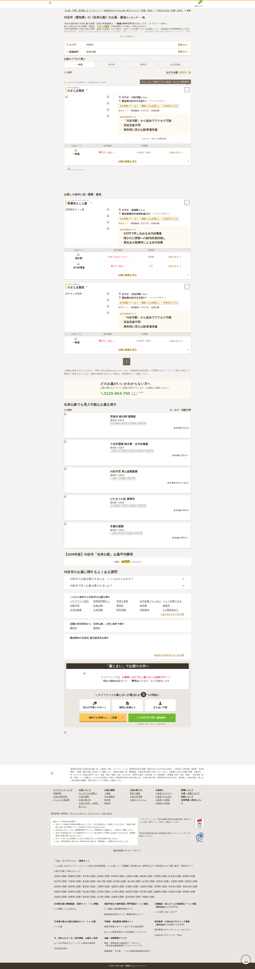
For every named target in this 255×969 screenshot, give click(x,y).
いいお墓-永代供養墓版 (94, 866)
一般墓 (80, 64)
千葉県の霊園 (74, 881)
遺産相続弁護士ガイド (114, 914)
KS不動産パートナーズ (135, 932)
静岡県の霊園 (74, 886)
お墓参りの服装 (162, 800)
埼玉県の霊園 (60, 881)
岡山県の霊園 (88, 892)
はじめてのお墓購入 (88, 793)
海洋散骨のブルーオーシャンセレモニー (173, 929)
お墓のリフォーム (138, 800)
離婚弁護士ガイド (135, 914)
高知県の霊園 (174, 892)
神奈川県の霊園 (104, 881)
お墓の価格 (84, 796)
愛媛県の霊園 (160, 892)
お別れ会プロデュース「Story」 (169, 935)
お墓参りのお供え (163, 796)
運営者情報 (55, 813)
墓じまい (83, 806)
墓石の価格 (135, 793)
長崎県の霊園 (74, 897)
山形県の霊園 (131, 876)
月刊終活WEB (60, 948)
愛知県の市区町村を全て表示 (167, 655)
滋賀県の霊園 (117, 886)
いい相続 (108, 909)
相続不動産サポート (113, 926)
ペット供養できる (172, 601)
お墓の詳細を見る (127, 161)
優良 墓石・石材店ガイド (181, 866)
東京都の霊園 (88, 881)
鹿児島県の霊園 (132, 897)
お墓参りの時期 (162, 803)
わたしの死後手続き (113, 932)
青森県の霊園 (74, 876)
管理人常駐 (122, 601)
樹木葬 (143, 605)
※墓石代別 (136, 562)
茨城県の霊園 (160, 876)
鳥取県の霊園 (60, 892)
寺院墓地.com (161, 866)
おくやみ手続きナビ (63, 943)
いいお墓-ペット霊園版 (118, 866)
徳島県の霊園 (131, 892)
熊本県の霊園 (88, 897)
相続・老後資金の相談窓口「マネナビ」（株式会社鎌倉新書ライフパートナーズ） (123, 944)
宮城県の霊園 (103, 876)
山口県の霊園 (117, 892)
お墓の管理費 (136, 796)
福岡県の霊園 (189, 892)
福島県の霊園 (146, 876)
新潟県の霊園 (119, 881)
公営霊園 (98, 610)
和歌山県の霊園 (190, 886)
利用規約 (64, 813)
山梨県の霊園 (176, 881)
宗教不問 (74, 605)
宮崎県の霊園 (117, 897)
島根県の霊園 (74, 892)
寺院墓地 (144, 610)
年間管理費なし (101, 601)
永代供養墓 (76, 610)
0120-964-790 (117, 393)
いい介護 (158, 912)
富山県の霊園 (134, 881)
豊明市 (96, 628)
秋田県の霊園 (117, 876)
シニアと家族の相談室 (85, 943)
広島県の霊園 (103, 892)
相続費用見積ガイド (123, 909)
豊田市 (73, 628)
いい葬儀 (58, 909)
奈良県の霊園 (174, 886)
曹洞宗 (120, 605)
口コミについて (94, 813)
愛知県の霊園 (88, 886)
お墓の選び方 (85, 800)
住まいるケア (171, 912)
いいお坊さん (70, 909)
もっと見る (126, 36)
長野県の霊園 (191, 881)
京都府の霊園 (131, 886)
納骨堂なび (148, 866)
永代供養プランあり (150, 601)
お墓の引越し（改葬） (89, 803)
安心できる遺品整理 (134, 926)
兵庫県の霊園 (160, 886)
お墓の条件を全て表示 (171, 614)
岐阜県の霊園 (60, 886)
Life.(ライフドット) (73, 866)
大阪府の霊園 (146, 886)
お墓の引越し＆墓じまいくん (67, 871)
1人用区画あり (170, 610)
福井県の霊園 (162, 881)
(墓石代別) (137, 24)
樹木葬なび (135, 866)
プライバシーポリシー (78, 813)
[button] (154, 138)
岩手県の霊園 (88, 876)
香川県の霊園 (146, 892)
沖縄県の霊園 (148, 897)
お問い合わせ (107, 813)
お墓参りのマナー (163, 793)
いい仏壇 (58, 926)
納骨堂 (166, 605)
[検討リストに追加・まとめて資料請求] (187, 89)
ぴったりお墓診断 (61, 800)
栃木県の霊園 (174, 876)
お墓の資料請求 (60, 796)
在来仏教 (98, 605)
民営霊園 (121, 610)
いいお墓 (58, 866)
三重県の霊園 (103, 886)
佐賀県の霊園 (60, 897)
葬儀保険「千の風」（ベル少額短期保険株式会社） (128, 951)
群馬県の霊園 (189, 876)
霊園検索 (57, 793)
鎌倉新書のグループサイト (127, 850)
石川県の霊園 (148, 881)
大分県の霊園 (103, 897)
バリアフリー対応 (79, 601)
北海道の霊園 (60, 876)
